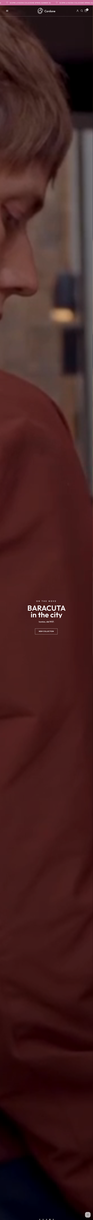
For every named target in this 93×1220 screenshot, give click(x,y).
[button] (46, 631)
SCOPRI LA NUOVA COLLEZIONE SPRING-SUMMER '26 (59, 3)
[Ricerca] (82, 10)
